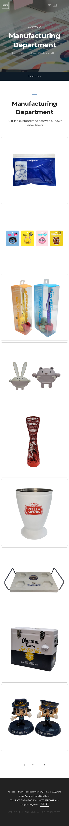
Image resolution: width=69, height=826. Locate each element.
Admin (44, 804)
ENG (55, 5)
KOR (49, 5)
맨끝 (45, 765)
